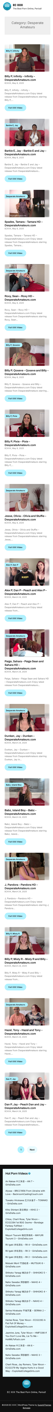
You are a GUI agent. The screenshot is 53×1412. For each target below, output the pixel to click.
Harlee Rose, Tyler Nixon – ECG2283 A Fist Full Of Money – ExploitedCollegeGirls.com (25, 1323)
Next (32, 1149)
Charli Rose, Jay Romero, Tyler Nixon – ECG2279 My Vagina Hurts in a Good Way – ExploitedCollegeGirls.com (25, 1367)
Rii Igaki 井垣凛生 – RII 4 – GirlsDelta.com (26, 1244)
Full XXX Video (15, 108)
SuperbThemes (44, 1405)
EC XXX (18, 5)
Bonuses (26, 1408)
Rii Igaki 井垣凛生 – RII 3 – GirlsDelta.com (26, 1250)
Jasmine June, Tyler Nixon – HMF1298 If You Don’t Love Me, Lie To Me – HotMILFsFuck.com (26, 1336)
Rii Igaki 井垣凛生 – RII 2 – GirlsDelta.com (26, 1257)
